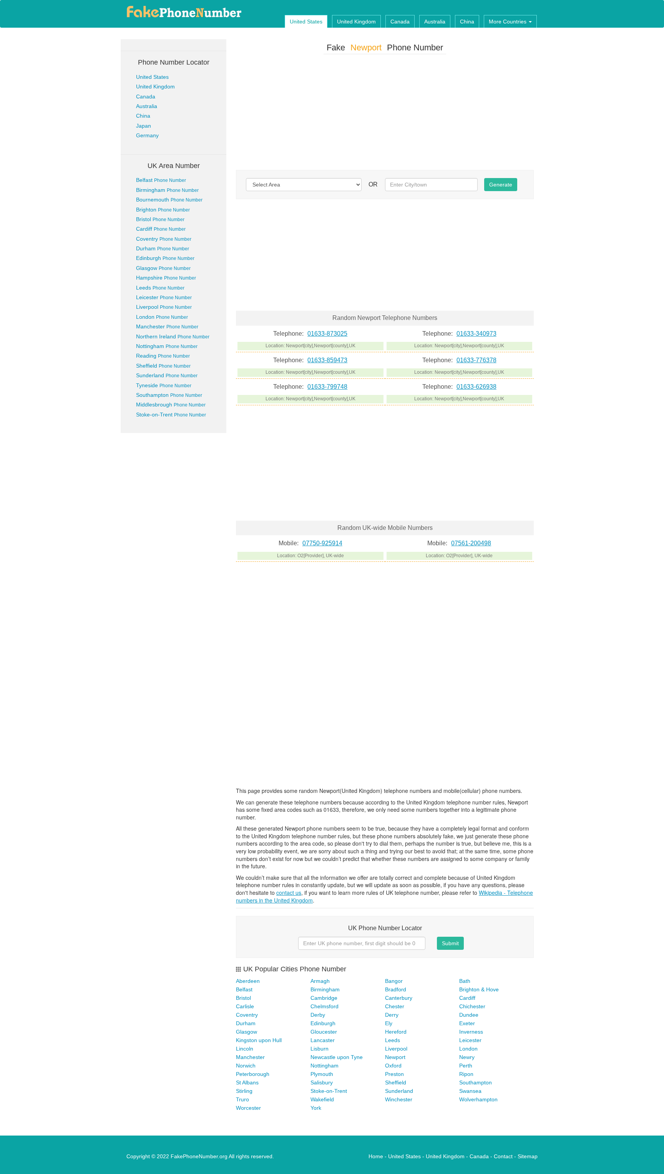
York (315, 1108)
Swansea (470, 1091)
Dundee (468, 1015)
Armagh (320, 981)
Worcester (248, 1108)
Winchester (398, 1099)
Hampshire (166, 278)
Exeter (467, 1023)
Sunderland (167, 375)
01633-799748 (327, 386)
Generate (500, 185)
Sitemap (528, 1156)
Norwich (246, 1065)
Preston (394, 1074)
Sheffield (163, 366)
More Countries (508, 21)
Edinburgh (165, 258)
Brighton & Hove (479, 989)
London (162, 317)
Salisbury (321, 1082)
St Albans (247, 1082)
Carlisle (245, 1006)
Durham (162, 248)
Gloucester (323, 1032)
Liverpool (164, 307)
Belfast (161, 180)
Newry (467, 1057)
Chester (394, 1006)
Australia (434, 21)
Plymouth (321, 1074)
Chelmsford (324, 1006)
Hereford (396, 1032)
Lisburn (319, 1049)
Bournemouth (169, 199)
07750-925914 (322, 543)
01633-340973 (476, 333)
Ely (388, 1023)
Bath (464, 981)
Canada (400, 21)
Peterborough (252, 1074)
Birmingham (167, 190)
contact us (288, 892)
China (467, 21)
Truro (242, 1099)
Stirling (244, 1091)
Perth (465, 1065)
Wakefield (322, 1099)
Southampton (169, 395)
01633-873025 (327, 333)
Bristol (160, 219)
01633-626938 (476, 386)
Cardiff (161, 229)
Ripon (466, 1074)
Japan (143, 126)
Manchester (167, 326)
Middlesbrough (171, 404)
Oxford (393, 1065)
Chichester (472, 1006)
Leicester (164, 297)
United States (306, 21)
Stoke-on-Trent (171, 414)
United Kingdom (356, 21)
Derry (391, 1015)
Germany (147, 135)
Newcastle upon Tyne (336, 1057)
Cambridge (323, 998)
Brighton (163, 209)
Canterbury (398, 998)
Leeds (160, 288)
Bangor (394, 981)
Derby (317, 1015)
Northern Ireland (172, 336)
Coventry (163, 239)
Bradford (395, 989)
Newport (395, 1057)
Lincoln (244, 1049)
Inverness (471, 1032)
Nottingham (167, 346)
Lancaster (322, 1040)
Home (376, 1156)
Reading (163, 356)
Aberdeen (248, 981)
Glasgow (163, 268)
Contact (503, 1156)
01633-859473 (327, 360)
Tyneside (163, 385)
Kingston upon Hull (259, 1040)
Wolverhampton (478, 1099)
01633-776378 (476, 360)
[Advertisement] (385, 114)
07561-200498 (471, 543)
